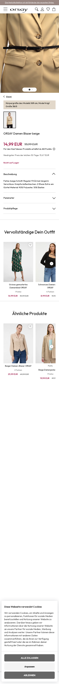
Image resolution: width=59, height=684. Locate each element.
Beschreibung (10, 174)
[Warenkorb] (54, 9)
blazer (9, 96)
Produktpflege (10, 208)
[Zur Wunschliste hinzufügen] (30, 245)
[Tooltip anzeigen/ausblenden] (54, 149)
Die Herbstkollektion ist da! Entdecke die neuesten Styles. (29, 2)
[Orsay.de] (19, 9)
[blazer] (4, 97)
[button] (29, 89)
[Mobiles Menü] (5, 9)
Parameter (8, 197)
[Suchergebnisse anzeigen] (36, 9)
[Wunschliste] (48, 9)
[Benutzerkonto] (42, 9)
